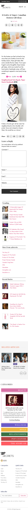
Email (4, 176)
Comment (5, 149)
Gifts (3, 265)
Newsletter (5, 267)
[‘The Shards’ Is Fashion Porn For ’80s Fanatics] (20, 357)
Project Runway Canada (8, 260)
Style (15, 364)
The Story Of (5, 252)
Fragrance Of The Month (8, 255)
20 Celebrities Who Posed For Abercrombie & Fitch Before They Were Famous (16, 231)
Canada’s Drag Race (7, 262)
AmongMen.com (6, 270)
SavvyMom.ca (5, 272)
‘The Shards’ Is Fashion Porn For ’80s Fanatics (17, 325)
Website (4, 183)
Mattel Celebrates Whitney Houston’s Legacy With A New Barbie (17, 286)
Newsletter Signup (6, 1)
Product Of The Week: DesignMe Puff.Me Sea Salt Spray (17, 316)
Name (4, 170)
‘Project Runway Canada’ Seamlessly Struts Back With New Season (16, 217)
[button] (6, 25)
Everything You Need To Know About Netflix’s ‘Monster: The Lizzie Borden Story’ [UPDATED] (17, 306)
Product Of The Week (8, 257)
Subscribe (23, 495)
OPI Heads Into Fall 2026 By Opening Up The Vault (17, 295)
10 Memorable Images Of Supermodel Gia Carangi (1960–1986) (16, 209)
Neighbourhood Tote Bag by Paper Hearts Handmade (13, 81)
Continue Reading (14, 420)
